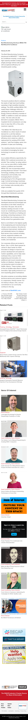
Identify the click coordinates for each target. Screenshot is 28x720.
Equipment (3, 352)
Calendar (10, 703)
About (9, 705)
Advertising (17, 711)
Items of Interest (5, 412)
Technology (8, 327)
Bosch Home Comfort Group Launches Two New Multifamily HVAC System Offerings (13, 355)
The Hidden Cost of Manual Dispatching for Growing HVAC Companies (13, 441)
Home (2, 703)
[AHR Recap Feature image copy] (14, 635)
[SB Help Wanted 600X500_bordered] (14, 654)
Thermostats (16, 327)
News (2, 705)
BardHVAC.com (15, 290)
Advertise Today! (6, 517)
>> (21, 297)
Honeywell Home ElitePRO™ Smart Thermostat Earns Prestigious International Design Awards (13, 330)
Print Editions (4, 711)
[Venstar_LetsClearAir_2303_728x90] (14, 687)
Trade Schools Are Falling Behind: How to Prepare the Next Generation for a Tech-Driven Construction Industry (13, 466)
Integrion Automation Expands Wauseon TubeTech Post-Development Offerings (11, 381)
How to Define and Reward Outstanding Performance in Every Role (12, 492)
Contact (9, 707)
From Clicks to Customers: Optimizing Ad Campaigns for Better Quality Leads (13, 593)
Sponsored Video (5, 538)
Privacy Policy (23, 711)
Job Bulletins (11, 711)
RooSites (17, 717)
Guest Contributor (5, 438)
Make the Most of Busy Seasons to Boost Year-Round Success (12, 567)
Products (3, 40)
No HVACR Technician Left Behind (11, 617)
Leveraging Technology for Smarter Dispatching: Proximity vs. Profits (11, 415)
